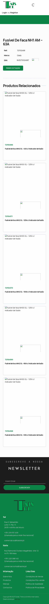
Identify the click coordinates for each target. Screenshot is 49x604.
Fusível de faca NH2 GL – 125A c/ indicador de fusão (24, 220)
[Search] (31, 4)
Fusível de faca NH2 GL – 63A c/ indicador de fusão (24, 435)
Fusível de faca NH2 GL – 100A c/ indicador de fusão (24, 292)
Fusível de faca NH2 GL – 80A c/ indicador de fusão (24, 363)
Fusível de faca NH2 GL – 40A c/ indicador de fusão (24, 148)
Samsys (17, 599)
